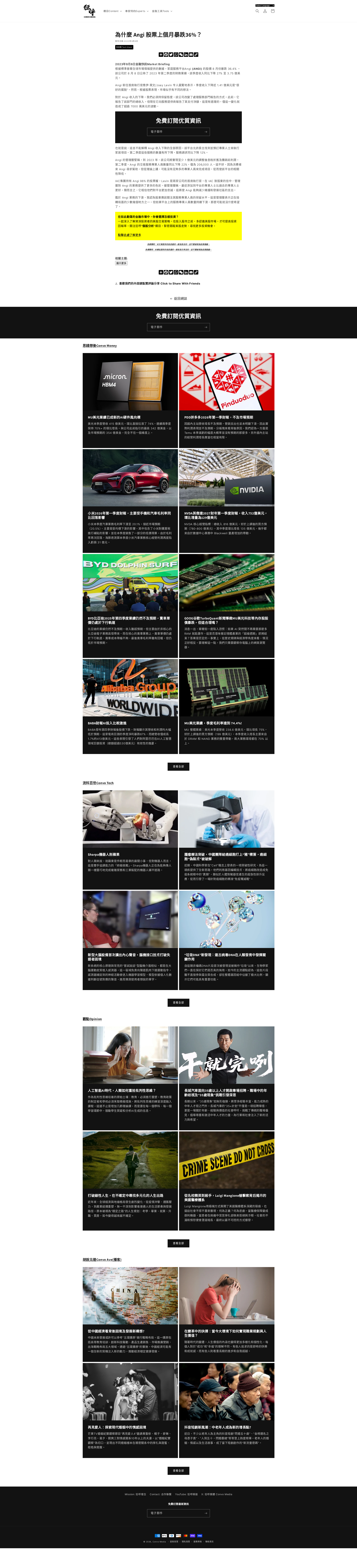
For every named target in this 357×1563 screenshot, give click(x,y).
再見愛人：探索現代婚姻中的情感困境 (117, 1427)
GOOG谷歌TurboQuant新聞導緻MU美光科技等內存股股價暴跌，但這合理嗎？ (226, 620)
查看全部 (178, 766)
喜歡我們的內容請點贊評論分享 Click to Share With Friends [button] (159, 283)
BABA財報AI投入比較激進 (107, 723)
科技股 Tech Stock (124, 47)
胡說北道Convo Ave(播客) (102, 1259)
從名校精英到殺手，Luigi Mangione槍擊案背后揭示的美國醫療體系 (225, 1197)
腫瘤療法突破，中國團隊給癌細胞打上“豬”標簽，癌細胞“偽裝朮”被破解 (225, 856)
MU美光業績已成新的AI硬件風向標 (114, 417)
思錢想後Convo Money (100, 345)
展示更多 (121, 263)
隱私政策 (186, 1541)
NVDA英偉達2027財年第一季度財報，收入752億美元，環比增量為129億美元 (226, 515)
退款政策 (174, 1541)
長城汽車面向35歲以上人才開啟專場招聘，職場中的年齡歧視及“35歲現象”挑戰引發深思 (225, 1092)
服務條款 (198, 1541)
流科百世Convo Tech (98, 783)
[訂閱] (206, 132)
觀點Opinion (92, 1019)
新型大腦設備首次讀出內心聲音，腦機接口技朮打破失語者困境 (129, 957)
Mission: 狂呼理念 (135, 1494)
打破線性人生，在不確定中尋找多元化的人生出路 (125, 1195)
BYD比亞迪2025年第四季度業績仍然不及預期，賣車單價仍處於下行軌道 (129, 620)
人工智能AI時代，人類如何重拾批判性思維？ (122, 1090)
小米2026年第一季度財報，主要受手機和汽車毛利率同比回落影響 (129, 515)
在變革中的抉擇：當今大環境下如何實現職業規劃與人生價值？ (225, 1333)
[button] (112, 11)
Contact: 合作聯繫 (161, 1494)
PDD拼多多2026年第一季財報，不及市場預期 (218, 417)
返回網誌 (180, 298)
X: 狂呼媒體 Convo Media (216, 1494)
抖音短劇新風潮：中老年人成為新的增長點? (217, 1427)
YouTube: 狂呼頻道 (186, 1494)
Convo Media (159, 1542)
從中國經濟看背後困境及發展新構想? (116, 1331)
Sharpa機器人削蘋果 (104, 854)
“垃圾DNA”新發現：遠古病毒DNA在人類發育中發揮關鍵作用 (225, 957)
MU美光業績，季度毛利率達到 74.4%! (213, 723)
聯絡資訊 (209, 1541)
